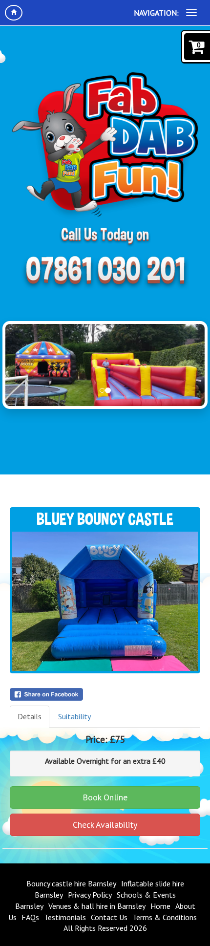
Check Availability (105, 824)
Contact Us (109, 917)
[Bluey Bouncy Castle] (105, 601)
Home (160, 906)
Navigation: (156, 13)
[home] (13, 13)
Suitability (74, 716)
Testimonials (65, 917)
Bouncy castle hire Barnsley (71, 883)
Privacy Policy (90, 895)
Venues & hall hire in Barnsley (97, 906)
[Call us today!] (105, 272)
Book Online (105, 797)
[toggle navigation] (191, 12)
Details (30, 716)
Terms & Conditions (164, 917)
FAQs (30, 917)
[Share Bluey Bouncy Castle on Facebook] (105, 694)
